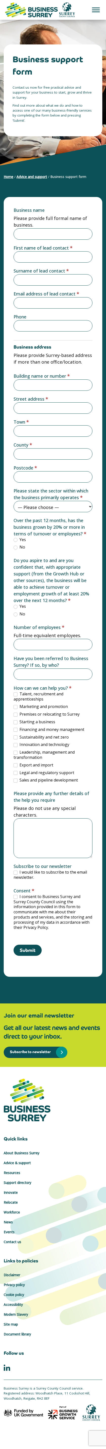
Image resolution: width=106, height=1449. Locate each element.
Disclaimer (12, 1275)
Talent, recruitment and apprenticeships (38, 696)
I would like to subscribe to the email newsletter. (50, 875)
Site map (11, 1324)
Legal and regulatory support (46, 772)
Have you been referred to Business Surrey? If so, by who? (51, 661)
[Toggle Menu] (96, 9)
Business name (29, 210)
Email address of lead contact (46, 294)
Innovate (11, 1192)
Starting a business (36, 721)
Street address (31, 399)
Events (9, 1232)
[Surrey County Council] (91, 1412)
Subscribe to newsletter (30, 1052)
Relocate (11, 1202)
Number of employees (39, 627)
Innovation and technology (43, 744)
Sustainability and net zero (43, 737)
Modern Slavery (16, 1314)
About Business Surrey (21, 1153)
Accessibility (13, 1304)
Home (8, 177)
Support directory (17, 1182)
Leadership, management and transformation (44, 755)
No (21, 547)
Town (21, 422)
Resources (12, 1173)
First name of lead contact (43, 248)
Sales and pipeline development (48, 780)
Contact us (12, 1242)
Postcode (25, 468)
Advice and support (32, 177)
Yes (22, 539)
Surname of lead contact (41, 271)
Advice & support (17, 1163)
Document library (17, 1334)
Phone (20, 317)
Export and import (35, 765)
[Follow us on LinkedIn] (7, 1367)
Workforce (12, 1212)
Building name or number (42, 376)
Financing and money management (51, 729)
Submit (27, 950)
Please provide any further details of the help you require (51, 796)
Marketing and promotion (43, 706)
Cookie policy (14, 1294)
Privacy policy (14, 1285)
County (23, 445)
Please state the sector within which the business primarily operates (51, 494)
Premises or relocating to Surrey (49, 714)
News (8, 1222)
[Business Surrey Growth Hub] (53, 1100)
